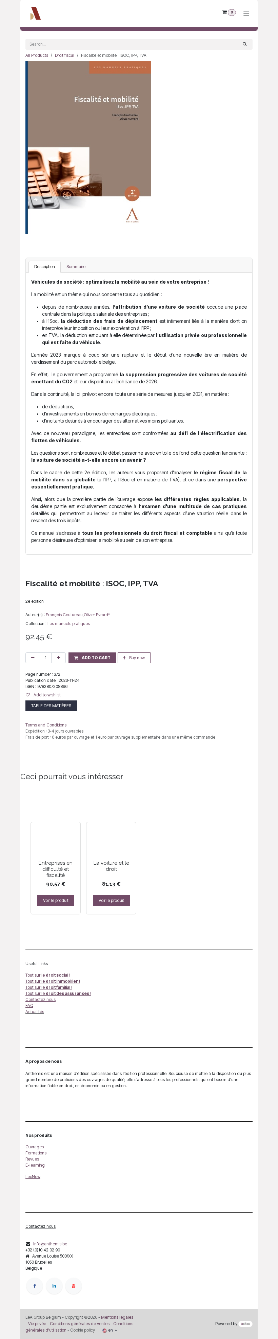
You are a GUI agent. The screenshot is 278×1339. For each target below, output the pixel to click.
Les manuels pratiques (68, 623)
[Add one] (58, 657)
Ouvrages (34, 1146)
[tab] (44, 267)
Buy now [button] (136, 657)
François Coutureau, (65, 614)
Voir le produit (55, 900)
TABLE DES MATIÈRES (51, 705)
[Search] (245, 44)
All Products (36, 55)
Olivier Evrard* (97, 614)
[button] (92, 657)
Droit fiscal (64, 55)
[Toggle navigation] (246, 13)
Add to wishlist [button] (47, 694)
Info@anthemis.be (50, 1243)
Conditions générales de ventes (79, 1323)
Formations (35, 1152)
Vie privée (37, 1323)
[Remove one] (32, 657)
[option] (139, 851)
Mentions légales (117, 1317)
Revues (32, 1159)
